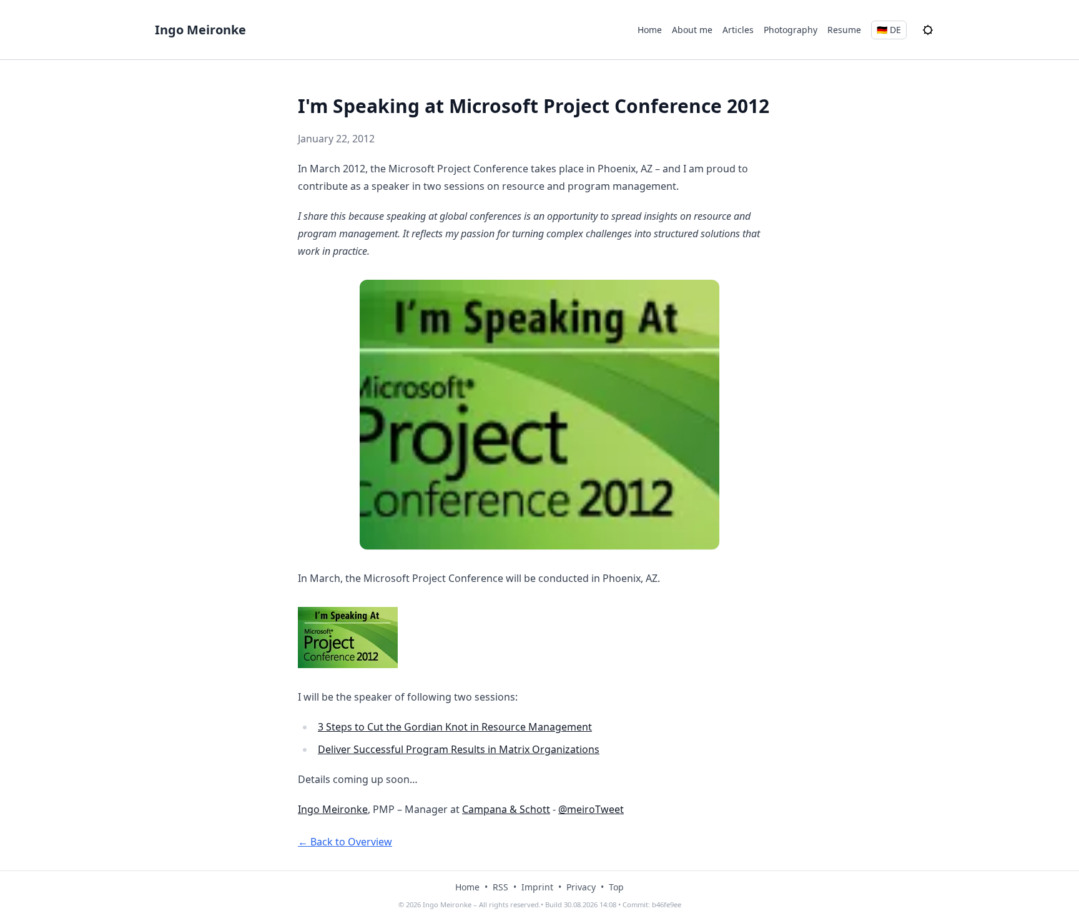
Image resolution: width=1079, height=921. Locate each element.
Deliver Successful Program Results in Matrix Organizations (458, 749)
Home (650, 30)
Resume (844, 30)
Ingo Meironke (200, 29)
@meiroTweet (591, 809)
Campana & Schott (506, 809)
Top (616, 887)
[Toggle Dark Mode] (928, 30)
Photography (790, 30)
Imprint (537, 887)
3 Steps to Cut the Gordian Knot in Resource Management (455, 727)
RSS (500, 887)
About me (692, 30)
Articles (738, 30)
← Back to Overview (345, 842)
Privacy (581, 887)
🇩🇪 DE (889, 30)
